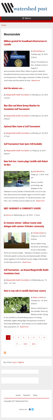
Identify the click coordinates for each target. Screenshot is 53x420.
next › (26, 344)
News (35, 395)
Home (3, 25)
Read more (36, 80)
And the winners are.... (14, 88)
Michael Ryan (38, 51)
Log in (14, 362)
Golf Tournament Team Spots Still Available (23, 143)
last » (34, 344)
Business (26, 395)
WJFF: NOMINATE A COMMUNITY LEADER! (22, 208)
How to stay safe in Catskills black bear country (25, 290)
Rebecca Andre (38, 297)
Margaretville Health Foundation (17, 95)
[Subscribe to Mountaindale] (5, 352)
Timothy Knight (38, 233)
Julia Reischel (37, 171)
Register (21, 362)
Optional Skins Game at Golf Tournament (22, 126)
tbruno (8, 215)
